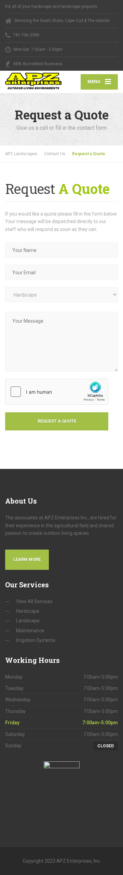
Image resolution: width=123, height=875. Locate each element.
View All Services (34, 601)
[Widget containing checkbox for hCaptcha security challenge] (56, 392)
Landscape (28, 620)
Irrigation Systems (35, 640)
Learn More (27, 559)
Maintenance (30, 630)
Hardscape (27, 611)
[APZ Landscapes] (33, 81)
